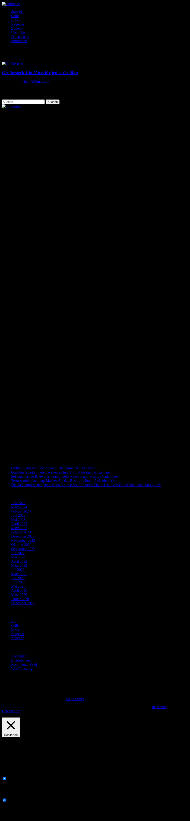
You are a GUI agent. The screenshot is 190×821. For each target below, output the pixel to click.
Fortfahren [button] (28, 711)
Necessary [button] (9, 774)
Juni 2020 (18, 582)
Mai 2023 (18, 520)
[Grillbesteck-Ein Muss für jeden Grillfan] (12, 64)
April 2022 (19, 561)
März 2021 (19, 574)
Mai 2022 (18, 557)
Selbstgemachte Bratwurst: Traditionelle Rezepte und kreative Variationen (65, 476)
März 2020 (19, 595)
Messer (16, 630)
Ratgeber (17, 24)
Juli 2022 (18, 553)
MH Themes (75, 699)
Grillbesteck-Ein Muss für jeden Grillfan (40, 72)
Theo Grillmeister (35, 81)
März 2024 (19, 507)
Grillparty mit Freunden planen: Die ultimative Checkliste (53, 468)
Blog (14, 20)
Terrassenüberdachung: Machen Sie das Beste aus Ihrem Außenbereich (63, 481)
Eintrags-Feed (21, 660)
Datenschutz (20, 37)
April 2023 (19, 524)
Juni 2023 (18, 515)
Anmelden (18, 656)
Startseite (17, 12)
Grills (15, 16)
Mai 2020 (18, 586)
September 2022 (23, 549)
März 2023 (19, 528)
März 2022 (19, 565)
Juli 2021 (18, 570)
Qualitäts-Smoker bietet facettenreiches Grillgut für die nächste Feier (61, 472)
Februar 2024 (21, 511)
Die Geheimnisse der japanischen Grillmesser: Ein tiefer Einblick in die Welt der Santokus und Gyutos (86, 485)
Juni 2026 (18, 503)
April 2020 (19, 590)
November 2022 (23, 540)
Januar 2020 (20, 599)
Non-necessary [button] (13, 796)
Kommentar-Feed (24, 664)
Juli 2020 (18, 578)
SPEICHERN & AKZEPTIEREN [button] (27, 817)
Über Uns (18, 33)
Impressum (19, 41)
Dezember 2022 (23, 536)
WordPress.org (22, 669)
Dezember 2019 (23, 603)
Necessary (14, 779)
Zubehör (17, 28)
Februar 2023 (21, 532)
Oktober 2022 (21, 545)
